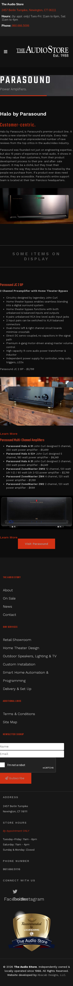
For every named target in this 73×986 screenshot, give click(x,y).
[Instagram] (15, 33)
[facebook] (4, 33)
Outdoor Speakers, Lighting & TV (29, 656)
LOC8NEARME (31, 930)
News (7, 606)
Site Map (10, 722)
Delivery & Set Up (17, 689)
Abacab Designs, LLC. (51, 974)
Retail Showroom (17, 640)
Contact (9, 615)
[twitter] (9, 33)
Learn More (9, 434)
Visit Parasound (36, 544)
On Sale (9, 598)
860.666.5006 (20, 25)
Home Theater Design (21, 648)
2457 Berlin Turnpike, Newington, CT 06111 (29, 10)
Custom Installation (19, 664)
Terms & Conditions (19, 714)
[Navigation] (5, 51)
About (8, 590)
